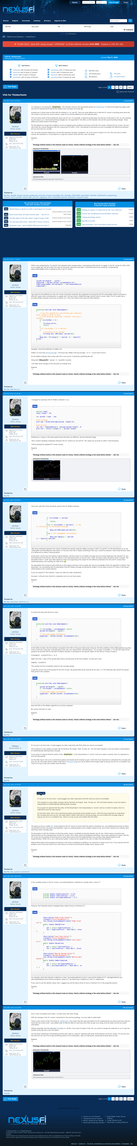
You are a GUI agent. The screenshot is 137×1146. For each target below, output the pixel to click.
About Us (74, 1143)
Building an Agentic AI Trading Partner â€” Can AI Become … (102, 210)
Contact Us (82, 1143)
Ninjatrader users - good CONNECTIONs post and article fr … (30, 225)
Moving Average (51, 353)
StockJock (16, 72)
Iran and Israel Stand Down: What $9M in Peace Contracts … (30, 222)
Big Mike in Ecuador (88, 221)
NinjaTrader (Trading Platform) (117, 1122)
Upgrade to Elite (60, 21)
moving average (72, 761)
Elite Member (15, 134)
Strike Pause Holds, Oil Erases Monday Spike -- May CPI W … (30, 214)
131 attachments (119, 76)
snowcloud (16, 70)
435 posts (117, 73)
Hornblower (55, 70)
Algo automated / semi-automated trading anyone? (99, 224)
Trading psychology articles (91, 217)
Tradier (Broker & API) (114, 1120)
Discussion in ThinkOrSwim (15, 58)
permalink (129, 101)
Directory (47, 21)
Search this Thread (126, 91)
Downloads (26, 21)
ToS (70, 112)
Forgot (126, 2)
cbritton (15, 75)
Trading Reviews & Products (92, 1118)
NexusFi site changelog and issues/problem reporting (100, 213)
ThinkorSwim (100, 107)
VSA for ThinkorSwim (13, 57)
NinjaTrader (56, 107)
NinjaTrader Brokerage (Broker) (93, 1122)
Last (130, 87)
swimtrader (17, 77)
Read (78, 210)
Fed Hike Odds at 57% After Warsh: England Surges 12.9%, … (30, 218)
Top (131, 1143)
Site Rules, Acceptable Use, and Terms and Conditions (104, 1143)
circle (43, 120)
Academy (37, 21)
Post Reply (9, 86)
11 (121, 87)
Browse (6, 21)
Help (6, 209)
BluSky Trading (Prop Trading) (93, 1120)
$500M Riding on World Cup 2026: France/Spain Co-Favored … (31, 209)
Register (75, 2)
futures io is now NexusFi (91, 1116)
